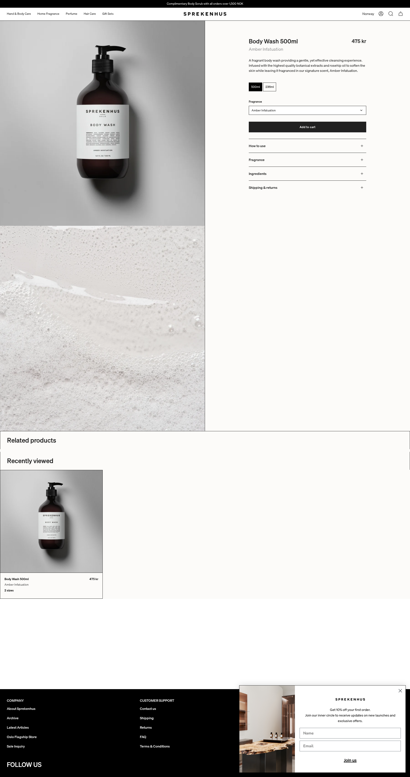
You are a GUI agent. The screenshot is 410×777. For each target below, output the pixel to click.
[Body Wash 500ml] (51, 521)
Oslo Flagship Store (22, 737)
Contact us (148, 708)
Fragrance (255, 101)
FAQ (143, 737)
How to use (257, 146)
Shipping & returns (263, 187)
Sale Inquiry (16, 746)
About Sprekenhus (21, 708)
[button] (19, 14)
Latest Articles (18, 727)
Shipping (147, 718)
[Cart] (401, 13)
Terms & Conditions (155, 746)
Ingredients (257, 173)
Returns (146, 727)
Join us (350, 760)
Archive (13, 718)
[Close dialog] (400, 690)
